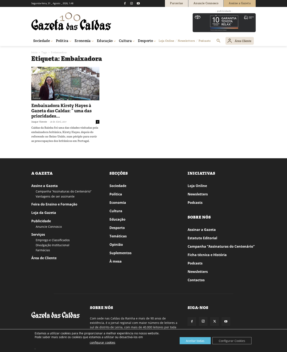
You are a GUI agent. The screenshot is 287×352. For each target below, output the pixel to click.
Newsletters (198, 194)
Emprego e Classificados (53, 240)
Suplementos (120, 253)
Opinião (116, 244)
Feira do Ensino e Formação (54, 204)
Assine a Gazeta (44, 185)
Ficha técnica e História (207, 255)
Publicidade (41, 221)
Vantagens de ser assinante (55, 196)
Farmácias (43, 250)
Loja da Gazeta (43, 212)
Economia (117, 202)
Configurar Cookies (232, 341)
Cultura (115, 211)
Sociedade (117, 185)
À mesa (115, 261)
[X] (214, 321)
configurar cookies (102, 342)
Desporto (117, 227)
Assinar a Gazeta (202, 229)
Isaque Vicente (39, 121)
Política (36, 98)
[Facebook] (124, 3)
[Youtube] (138, 3)
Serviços (38, 234)
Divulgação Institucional (52, 245)
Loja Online (197, 185)
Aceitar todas (195, 341)
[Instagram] (131, 3)
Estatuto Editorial (202, 238)
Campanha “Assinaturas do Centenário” (63, 191)
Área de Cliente (44, 258)
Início (34, 52)
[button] (218, 41)
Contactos (196, 280)
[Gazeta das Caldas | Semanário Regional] (71, 21)
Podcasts (195, 202)
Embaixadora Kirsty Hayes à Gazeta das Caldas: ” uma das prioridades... (61, 111)
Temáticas (118, 236)
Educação (117, 219)
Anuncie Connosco (49, 227)
